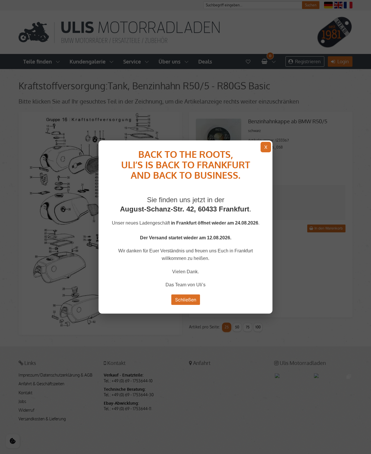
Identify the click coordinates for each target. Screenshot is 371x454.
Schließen (185, 300)
